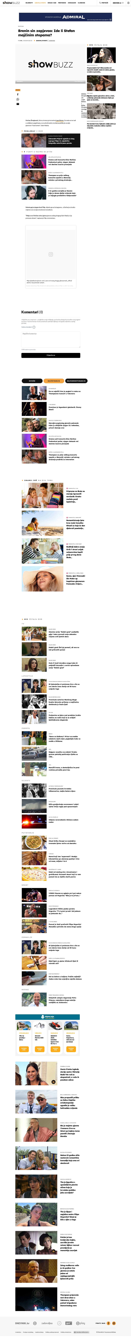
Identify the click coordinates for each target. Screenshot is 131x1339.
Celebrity (29, 3)
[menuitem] (128, 3)
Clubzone (81, 3)
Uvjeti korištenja (39, 1332)
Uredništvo (18, 1332)
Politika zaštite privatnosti (52, 1332)
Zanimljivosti (40, 3)
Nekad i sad (52, 3)
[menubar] (128, 3)
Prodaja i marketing (28, 1332)
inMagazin (72, 3)
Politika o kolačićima (66, 1332)
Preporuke (62, 3)
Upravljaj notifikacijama (82, 1332)
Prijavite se (51, 355)
